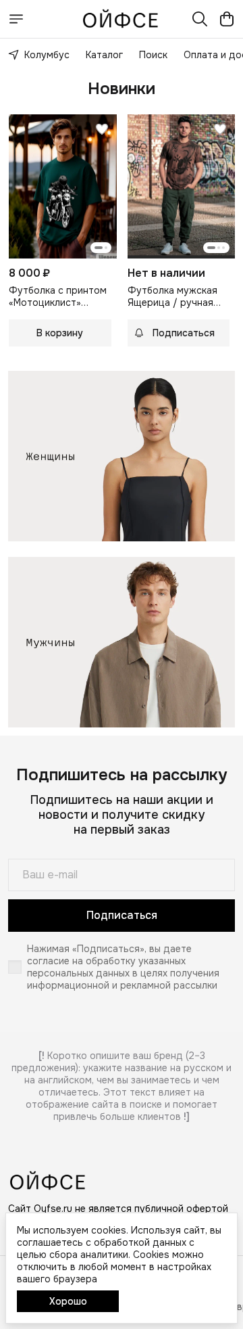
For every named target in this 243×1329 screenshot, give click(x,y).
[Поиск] (200, 19)
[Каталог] (16, 19)
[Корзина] (227, 19)
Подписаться (121, 915)
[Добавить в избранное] (102, 129)
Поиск (153, 55)
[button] (63, 186)
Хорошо (68, 1301)
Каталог (104, 55)
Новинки (121, 88)
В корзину (59, 333)
